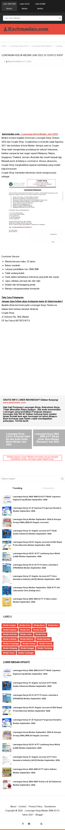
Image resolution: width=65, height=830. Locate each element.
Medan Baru (53, 625)
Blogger (39, 814)
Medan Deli (25, 630)
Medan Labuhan (9, 639)
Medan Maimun (26, 639)
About (13, 806)
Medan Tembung (44, 648)
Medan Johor (26, 634)
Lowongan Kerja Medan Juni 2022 (40, 134)
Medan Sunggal (27, 648)
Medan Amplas (9, 625)
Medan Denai (39, 630)
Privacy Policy (35, 806)
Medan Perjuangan (11, 644)
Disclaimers (50, 806)
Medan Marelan (43, 639)
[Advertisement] (32, 99)
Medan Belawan (9, 630)
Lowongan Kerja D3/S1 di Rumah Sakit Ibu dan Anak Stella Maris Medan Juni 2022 (18, 439)
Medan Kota (41, 634)
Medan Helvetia (10, 634)
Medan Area (25, 625)
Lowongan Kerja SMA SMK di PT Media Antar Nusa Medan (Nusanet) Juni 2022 (47, 437)
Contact (22, 806)
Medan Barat (39, 625)
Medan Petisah (29, 644)
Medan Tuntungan (26, 653)
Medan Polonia (45, 644)
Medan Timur (9, 653)
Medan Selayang (10, 648)
